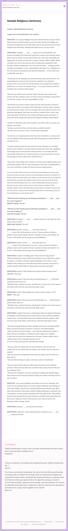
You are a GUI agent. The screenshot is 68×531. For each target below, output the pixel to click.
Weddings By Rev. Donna (11, 5)
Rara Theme (24, 524)
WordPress (42, 524)
